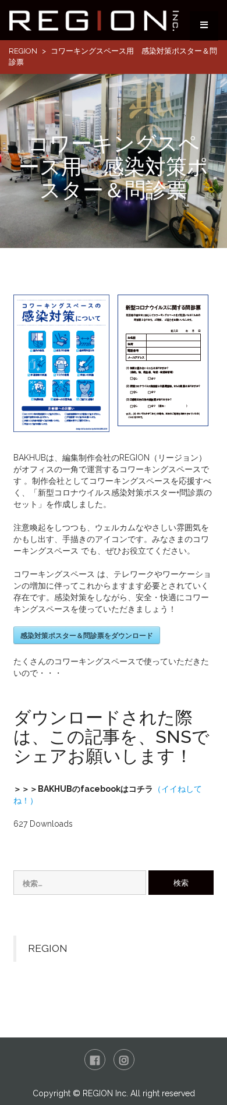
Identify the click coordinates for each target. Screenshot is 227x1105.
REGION (23, 51)
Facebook (94, 1059)
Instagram (124, 1059)
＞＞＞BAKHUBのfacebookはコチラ (83, 789)
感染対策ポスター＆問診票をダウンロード (86, 635)
